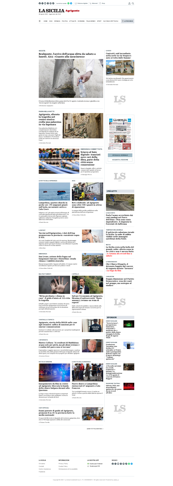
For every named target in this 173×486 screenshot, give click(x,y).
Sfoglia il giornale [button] (120, 155)
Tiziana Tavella (44, 422)
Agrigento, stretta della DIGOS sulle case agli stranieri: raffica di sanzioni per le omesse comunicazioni (58, 324)
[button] (129, 3)
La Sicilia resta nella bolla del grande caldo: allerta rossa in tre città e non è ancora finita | (120, 250)
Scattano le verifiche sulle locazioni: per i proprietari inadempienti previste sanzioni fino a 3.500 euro (59, 330)
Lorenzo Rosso (44, 356)
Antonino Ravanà (112, 84)
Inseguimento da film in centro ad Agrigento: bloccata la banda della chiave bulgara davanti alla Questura (54, 386)
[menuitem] (45, 21)
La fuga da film (114, 270)
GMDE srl (116, 480)
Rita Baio (43, 248)
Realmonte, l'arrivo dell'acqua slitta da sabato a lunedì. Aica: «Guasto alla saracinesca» (67, 55)
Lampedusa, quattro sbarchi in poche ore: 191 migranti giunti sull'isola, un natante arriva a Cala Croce (53, 205)
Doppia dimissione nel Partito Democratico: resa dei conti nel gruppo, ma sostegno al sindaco (120, 282)
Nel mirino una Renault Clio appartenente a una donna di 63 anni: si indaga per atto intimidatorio (120, 80)
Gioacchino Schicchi (79, 215)
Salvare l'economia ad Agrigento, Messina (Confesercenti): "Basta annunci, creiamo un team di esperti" (87, 299)
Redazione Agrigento (46, 105)
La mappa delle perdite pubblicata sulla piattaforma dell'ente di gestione (85, 211)
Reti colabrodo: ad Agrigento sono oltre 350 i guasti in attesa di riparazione (87, 204)
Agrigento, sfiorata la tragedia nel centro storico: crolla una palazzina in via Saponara (50, 119)
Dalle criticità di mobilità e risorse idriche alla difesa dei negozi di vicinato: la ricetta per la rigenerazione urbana (86, 307)
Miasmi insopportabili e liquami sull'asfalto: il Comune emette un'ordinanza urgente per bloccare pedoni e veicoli (58, 264)
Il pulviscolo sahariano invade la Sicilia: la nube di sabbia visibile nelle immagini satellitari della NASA (120, 235)
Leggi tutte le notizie (94, 428)
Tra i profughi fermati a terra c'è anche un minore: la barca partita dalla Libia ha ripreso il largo (87, 393)
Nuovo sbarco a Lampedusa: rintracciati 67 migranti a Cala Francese (86, 385)
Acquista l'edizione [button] (120, 160)
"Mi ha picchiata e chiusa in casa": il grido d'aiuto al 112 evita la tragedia (54, 298)
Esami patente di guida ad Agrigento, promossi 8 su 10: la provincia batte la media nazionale (56, 412)
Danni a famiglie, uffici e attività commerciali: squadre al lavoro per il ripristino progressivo (91, 170)
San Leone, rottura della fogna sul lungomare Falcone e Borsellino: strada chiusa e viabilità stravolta (57, 258)
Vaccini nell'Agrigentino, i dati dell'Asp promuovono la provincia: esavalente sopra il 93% (59, 235)
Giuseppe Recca (87, 174)
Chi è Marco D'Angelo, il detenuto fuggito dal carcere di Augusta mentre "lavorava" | (119, 267)
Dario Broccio (44, 222)
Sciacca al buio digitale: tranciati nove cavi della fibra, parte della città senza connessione (90, 158)
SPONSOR (112, 317)
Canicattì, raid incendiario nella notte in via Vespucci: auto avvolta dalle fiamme (119, 55)
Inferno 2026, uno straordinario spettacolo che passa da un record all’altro (113, 389)
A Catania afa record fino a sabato (119, 254)
